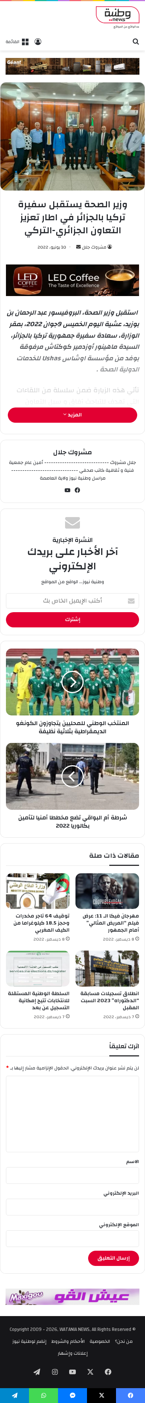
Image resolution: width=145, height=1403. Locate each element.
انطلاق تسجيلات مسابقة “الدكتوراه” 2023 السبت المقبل (109, 1001)
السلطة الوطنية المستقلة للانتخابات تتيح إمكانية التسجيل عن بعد (39, 1001)
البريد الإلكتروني (121, 1193)
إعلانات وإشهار (73, 1353)
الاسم (132, 1161)
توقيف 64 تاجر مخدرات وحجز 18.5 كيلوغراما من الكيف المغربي (41, 923)
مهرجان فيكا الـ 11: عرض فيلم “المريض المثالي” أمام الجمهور (111, 923)
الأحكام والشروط (68, 1341)
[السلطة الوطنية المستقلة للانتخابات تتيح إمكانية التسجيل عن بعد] (38, 968)
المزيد (74, 415)
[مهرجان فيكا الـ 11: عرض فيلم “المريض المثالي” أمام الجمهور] (107, 891)
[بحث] (135, 41)
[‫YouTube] (67, 490)
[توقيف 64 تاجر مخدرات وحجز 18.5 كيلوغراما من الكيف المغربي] (38, 891)
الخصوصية (100, 1341)
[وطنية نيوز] (117, 17)
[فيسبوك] (77, 490)
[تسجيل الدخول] (38, 41)
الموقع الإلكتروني (119, 1224)
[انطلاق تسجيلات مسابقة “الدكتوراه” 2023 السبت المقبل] (107, 968)
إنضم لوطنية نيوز (29, 1341)
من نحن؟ (124, 1341)
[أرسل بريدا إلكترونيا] (78, 247)
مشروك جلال (94, 247)
